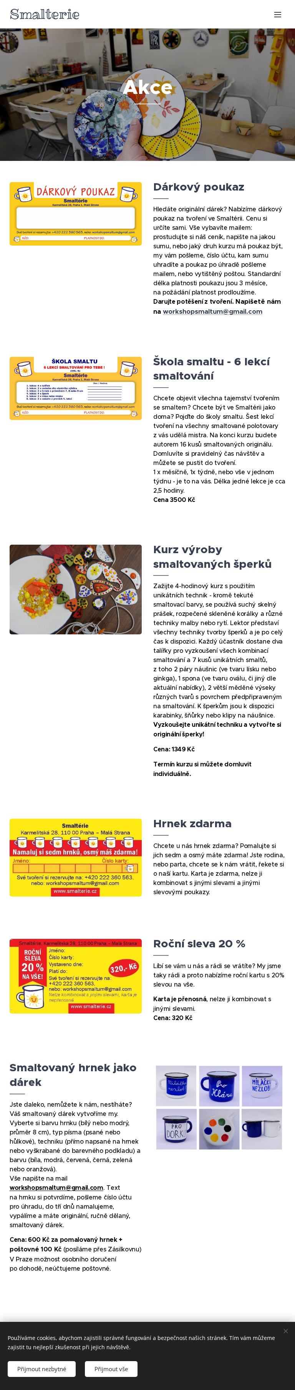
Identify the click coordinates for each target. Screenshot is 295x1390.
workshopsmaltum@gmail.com (212, 311)
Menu (277, 14)
